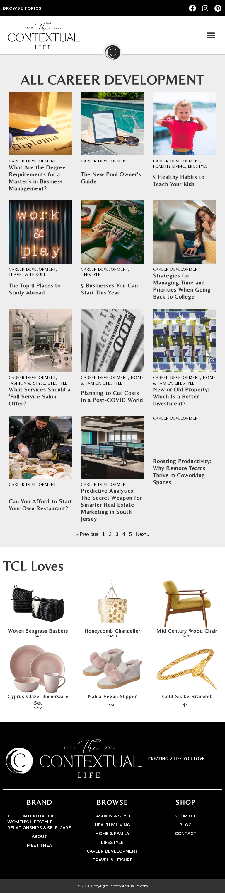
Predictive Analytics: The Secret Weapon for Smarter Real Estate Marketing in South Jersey (111, 504)
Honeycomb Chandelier (112, 631)
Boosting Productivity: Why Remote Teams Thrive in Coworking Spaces (182, 471)
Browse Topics (22, 8)
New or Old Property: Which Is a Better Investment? (181, 396)
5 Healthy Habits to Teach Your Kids (178, 180)
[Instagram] (205, 8)
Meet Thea (39, 845)
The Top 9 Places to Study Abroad (35, 289)
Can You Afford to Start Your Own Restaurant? (40, 504)
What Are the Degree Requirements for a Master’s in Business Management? (37, 177)
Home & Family (112, 833)
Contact (185, 833)
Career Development (32, 161)
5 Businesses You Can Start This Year (109, 289)
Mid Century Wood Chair (186, 631)
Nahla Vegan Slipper (112, 696)
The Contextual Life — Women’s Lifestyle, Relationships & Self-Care (39, 821)
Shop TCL (186, 816)
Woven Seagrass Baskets (38, 631)
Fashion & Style (27, 383)
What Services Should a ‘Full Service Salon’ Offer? (40, 396)
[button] (211, 35)
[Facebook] (192, 8)
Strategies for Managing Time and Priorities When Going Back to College (182, 286)
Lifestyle (198, 166)
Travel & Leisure (27, 274)
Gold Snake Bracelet (187, 696)
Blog (185, 824)
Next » (142, 534)
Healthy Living (169, 166)
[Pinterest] (218, 8)
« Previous (87, 534)
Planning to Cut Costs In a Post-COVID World (112, 396)
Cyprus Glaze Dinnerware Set (38, 699)
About (39, 836)
